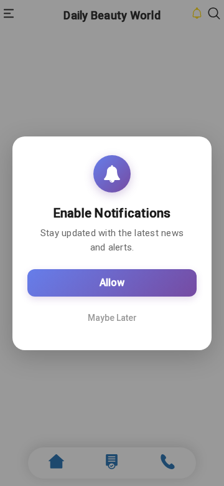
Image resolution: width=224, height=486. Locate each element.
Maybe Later (112, 318)
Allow (112, 282)
